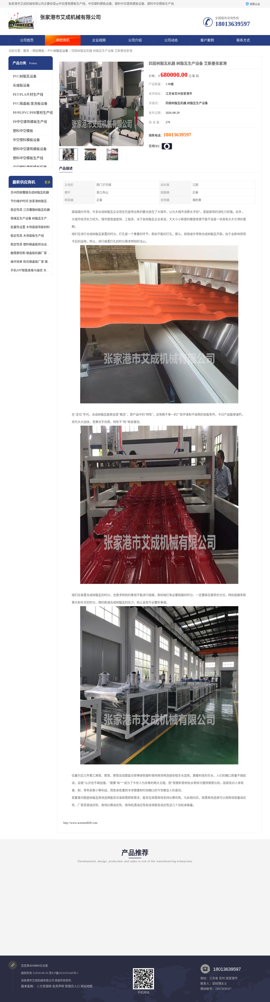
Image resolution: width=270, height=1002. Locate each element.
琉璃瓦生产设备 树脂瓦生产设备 (31, 218)
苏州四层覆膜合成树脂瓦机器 (30, 192)
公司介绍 (135, 40)
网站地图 (86, 986)
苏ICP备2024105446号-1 (63, 973)
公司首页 (27, 40)
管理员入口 (72, 986)
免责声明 (58, 986)
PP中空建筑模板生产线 (30, 122)
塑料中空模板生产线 (28, 158)
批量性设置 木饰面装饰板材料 (30, 227)
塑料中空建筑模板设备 (30, 149)
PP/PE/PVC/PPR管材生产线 (33, 112)
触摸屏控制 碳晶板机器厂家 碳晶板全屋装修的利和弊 (31, 253)
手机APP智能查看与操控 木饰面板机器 (31, 270)
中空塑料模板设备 (26, 140)
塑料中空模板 (23, 131)
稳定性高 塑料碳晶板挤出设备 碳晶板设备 (31, 244)
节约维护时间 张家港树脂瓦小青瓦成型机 (31, 201)
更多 (47, 182)
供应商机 (63, 40)
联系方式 (243, 40)
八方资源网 (44, 986)
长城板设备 (21, 85)
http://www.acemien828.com (80, 822)
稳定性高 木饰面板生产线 (27, 235)
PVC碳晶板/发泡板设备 (30, 103)
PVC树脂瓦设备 (58, 50)
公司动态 (171, 40)
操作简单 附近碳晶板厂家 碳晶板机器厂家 (31, 261)
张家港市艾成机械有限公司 (37, 980)
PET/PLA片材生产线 (28, 94)
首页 (26, 50)
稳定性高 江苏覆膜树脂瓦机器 (30, 209)
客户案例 (207, 40)
